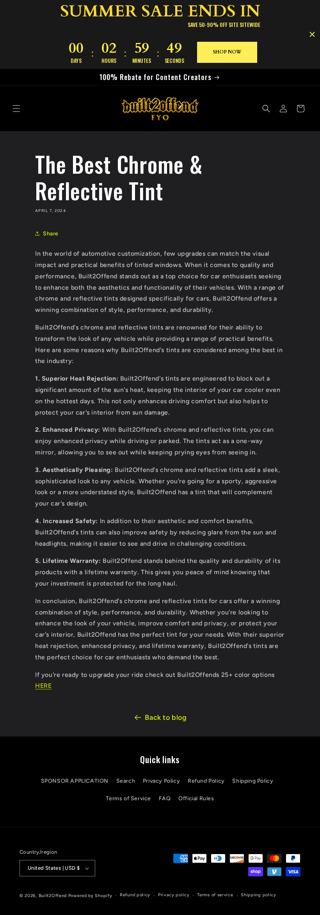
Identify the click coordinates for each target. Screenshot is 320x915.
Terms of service (215, 894)
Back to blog (166, 717)
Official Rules (196, 798)
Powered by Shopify (90, 895)
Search (125, 781)
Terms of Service (128, 798)
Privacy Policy (161, 781)
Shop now (227, 52)
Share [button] (51, 233)
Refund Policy (206, 781)
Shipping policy (258, 894)
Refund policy (135, 894)
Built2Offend (53, 895)
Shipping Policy (252, 781)
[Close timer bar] (312, 34)
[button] (16, 108)
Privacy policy (174, 894)
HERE (43, 685)
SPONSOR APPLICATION (74, 781)
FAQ (165, 798)
